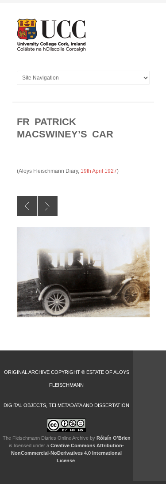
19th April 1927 (99, 171)
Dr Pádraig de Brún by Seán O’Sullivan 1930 (27, 206)
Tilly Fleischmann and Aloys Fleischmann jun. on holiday (48, 206)
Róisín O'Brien (114, 438)
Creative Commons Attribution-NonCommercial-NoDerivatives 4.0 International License (67, 453)
